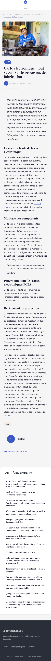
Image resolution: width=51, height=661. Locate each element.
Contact (31, 647)
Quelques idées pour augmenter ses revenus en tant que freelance (25, 594)
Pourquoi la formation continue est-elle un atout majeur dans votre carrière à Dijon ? (24, 578)
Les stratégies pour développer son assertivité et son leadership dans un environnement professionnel (25, 604)
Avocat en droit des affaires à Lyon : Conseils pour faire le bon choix (25, 545)
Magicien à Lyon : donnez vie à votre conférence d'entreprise (21, 493)
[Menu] (25, 8)
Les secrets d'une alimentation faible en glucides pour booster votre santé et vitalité (24, 529)
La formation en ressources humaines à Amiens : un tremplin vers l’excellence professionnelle (23, 561)
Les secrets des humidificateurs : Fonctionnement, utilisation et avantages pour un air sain (25, 503)
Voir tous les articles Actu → (16, 451)
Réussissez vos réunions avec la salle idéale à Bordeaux (25, 570)
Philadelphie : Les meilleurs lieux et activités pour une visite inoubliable (25, 586)
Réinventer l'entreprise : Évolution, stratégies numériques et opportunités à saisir (25, 512)
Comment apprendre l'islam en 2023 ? (22, 552)
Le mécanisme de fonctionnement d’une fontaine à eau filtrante (23, 537)
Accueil (5, 14)
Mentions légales (18, 647)
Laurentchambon (12, 630)
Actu (11, 14)
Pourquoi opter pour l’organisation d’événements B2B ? (21, 520)
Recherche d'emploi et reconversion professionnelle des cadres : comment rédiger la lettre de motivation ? (25, 484)
